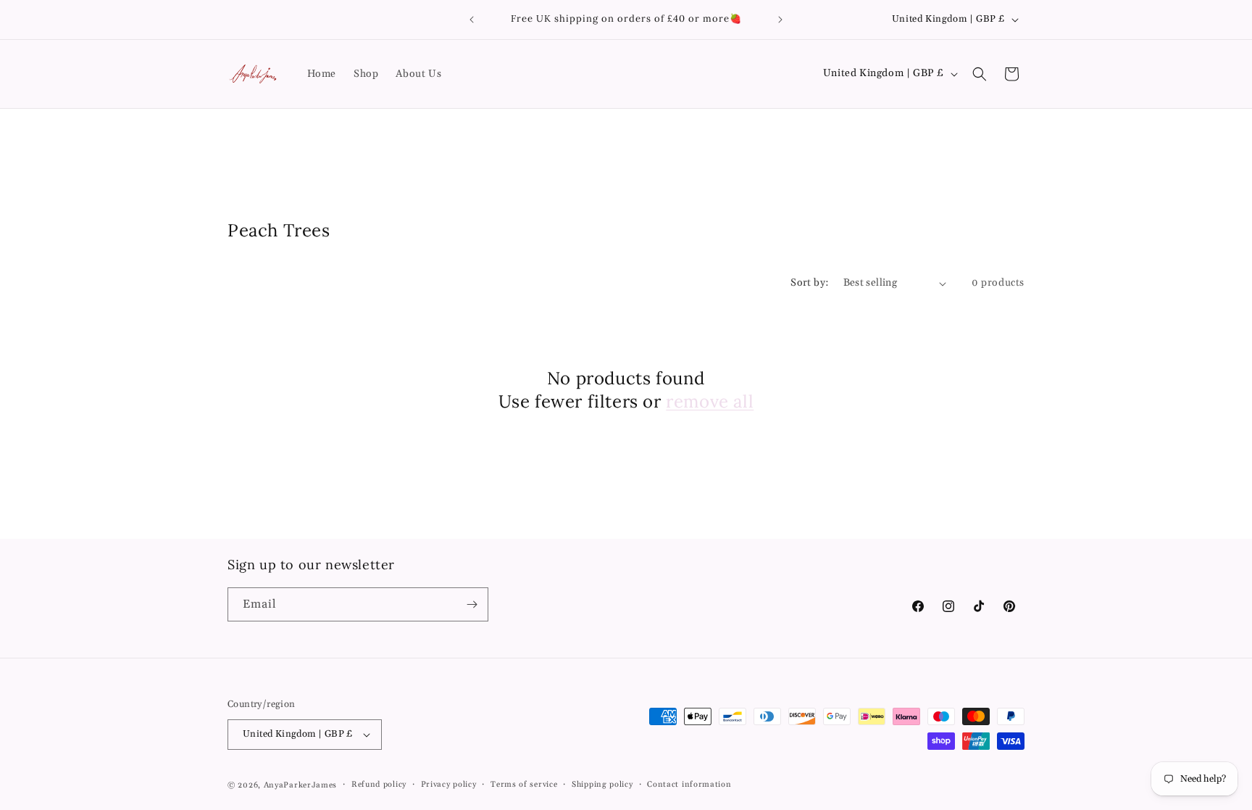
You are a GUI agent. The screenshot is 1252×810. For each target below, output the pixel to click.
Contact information (689, 785)
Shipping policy (602, 785)
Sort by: (809, 282)
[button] (980, 74)
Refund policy (378, 785)
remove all (710, 401)
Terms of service (524, 785)
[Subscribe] (472, 604)
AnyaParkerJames (301, 785)
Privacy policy (449, 785)
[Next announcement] (780, 19)
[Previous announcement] (472, 19)
